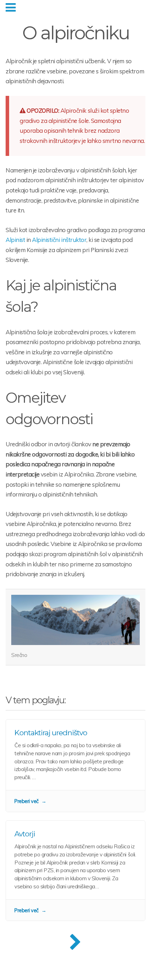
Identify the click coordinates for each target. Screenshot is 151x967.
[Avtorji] (75, 871)
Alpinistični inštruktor (59, 239)
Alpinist (15, 239)
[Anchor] (44, 306)
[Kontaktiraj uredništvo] (75, 765)
